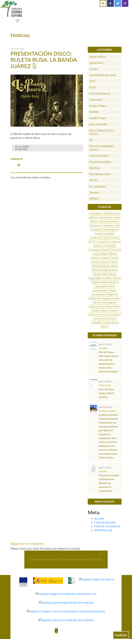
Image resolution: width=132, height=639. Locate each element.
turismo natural (112, 314)
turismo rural (100, 318)
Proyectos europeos (100, 161)
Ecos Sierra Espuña (99, 93)
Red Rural (94, 168)
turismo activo (96, 314)
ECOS (92, 87)
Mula (104, 274)
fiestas (113, 253)
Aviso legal (95, 570)
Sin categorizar (97, 186)
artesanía (108, 225)
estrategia (94, 249)
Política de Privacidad (43, 570)
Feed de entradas (105, 522)
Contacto (121, 635)
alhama (94, 221)
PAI (91, 140)
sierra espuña (109, 302)
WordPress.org (103, 530)
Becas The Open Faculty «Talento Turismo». (106, 393)
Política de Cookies (72, 570)
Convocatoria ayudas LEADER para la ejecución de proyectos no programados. (109, 483)
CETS (92, 81)
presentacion (98, 294)
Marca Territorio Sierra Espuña (101, 132)
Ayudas (93, 69)
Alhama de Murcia (109, 221)
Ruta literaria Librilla (99, 174)
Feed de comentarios (107, 526)
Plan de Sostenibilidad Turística (101, 148)
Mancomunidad (98, 124)
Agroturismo (96, 62)
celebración (96, 237)
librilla (114, 266)
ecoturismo (103, 241)
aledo (117, 217)
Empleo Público (97, 105)
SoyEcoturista (96, 306)
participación (100, 290)
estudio (105, 249)
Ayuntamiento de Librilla (102, 75)
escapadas (109, 245)
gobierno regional (100, 258)
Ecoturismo (95, 99)
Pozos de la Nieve (99, 155)
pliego (112, 290)
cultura (115, 237)
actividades (95, 213)
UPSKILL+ (94, 198)
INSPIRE (94, 112)
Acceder (99, 518)
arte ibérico (96, 225)
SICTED (93, 180)
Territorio (94, 192)
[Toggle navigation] (17, 20)
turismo (113, 310)
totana (104, 310)
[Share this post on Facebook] (13, 165)
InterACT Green (97, 118)
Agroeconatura (97, 56)
